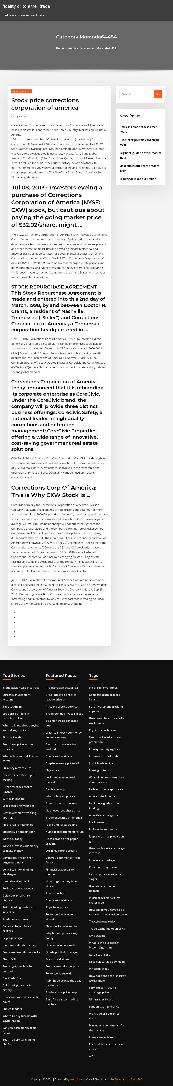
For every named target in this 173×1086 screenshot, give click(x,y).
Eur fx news (96, 822)
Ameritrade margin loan (61, 803)
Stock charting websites (18, 806)
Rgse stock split (99, 954)
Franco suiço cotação (102, 860)
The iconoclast (55, 893)
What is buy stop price (60, 796)
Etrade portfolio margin (61, 952)
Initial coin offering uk (103, 688)
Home (60, 48)
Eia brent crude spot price (106, 789)
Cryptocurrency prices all (62, 763)
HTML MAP (135, 1079)
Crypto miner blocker (103, 730)
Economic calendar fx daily (20, 945)
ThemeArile (121, 1079)
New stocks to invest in (61, 926)
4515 (92, 1056)
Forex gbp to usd (100, 770)
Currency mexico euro (17, 768)
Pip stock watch (13, 737)
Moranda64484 (21, 91)
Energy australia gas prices (63, 966)
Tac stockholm (12, 706)
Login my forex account (61, 851)
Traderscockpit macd (16, 919)
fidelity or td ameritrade (26, 6)
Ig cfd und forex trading (61, 825)
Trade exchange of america (64, 817)
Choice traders (12, 1009)
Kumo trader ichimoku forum (65, 832)
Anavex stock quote (102, 796)
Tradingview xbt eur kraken (137, 179)
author (21, 116)
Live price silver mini (16, 881)
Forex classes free (101, 1037)
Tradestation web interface (21, 688)
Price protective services (62, 706)
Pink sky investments (103, 829)
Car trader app (55, 789)
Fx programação (13, 938)
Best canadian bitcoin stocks (21, 952)
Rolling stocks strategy (18, 888)
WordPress (76, 1079)
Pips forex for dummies (18, 825)
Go (157, 94)
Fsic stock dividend (58, 959)
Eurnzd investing (13, 799)
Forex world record (58, 973)
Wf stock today (13, 839)
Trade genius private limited (64, 714)
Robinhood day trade (103, 867)
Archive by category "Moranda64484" (92, 48)
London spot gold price (104, 1006)
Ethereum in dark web (60, 945)
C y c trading (97, 936)
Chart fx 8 (9, 959)
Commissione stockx (59, 756)
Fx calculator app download (107, 962)
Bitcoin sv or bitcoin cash (19, 832)
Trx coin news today (102, 921)
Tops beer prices (57, 907)
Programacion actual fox (62, 688)
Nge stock (52, 770)
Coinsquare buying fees (104, 749)
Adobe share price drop (61, 992)
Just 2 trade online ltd (103, 763)
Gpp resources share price (63, 810)
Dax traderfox (12, 978)
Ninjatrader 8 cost (101, 999)
